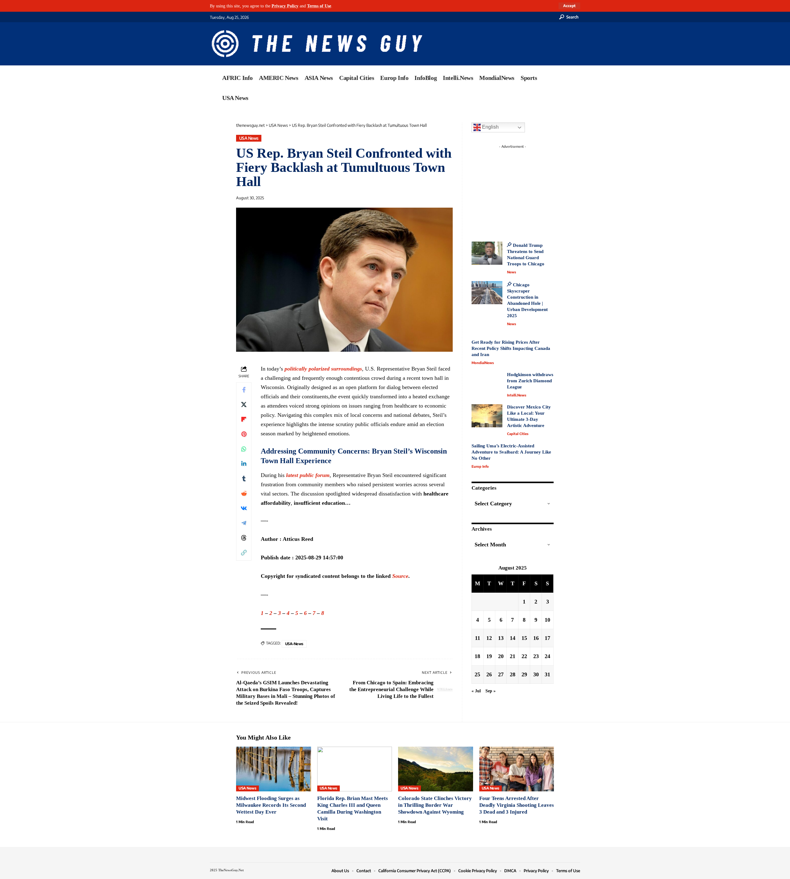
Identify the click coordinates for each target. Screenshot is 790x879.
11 (477, 638)
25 (477, 674)
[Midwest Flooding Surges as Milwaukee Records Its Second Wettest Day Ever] (273, 769)
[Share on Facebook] (243, 390)
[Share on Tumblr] (243, 478)
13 (501, 638)
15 (524, 638)
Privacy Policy (285, 5)
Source (400, 576)
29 (524, 674)
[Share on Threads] (243, 538)
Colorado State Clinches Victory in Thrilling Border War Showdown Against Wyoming (435, 805)
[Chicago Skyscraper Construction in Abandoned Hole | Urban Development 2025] (487, 292)
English (490, 127)
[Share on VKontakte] (243, 508)
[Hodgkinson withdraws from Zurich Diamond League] (487, 383)
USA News (249, 138)
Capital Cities (517, 434)
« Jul (476, 690)
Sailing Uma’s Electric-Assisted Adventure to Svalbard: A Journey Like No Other (511, 452)
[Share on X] (243, 404)
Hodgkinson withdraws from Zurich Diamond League (530, 380)
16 (536, 638)
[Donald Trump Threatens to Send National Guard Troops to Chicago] (487, 253)
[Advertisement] (524, 189)
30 (536, 674)
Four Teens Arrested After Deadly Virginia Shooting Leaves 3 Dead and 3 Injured (516, 805)
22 (524, 656)
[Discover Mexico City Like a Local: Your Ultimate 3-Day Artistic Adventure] (487, 415)
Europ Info (480, 466)
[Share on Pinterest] (243, 434)
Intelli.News (516, 395)
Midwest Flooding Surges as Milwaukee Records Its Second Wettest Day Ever (271, 805)
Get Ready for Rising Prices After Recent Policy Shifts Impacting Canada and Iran (511, 348)
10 (547, 620)
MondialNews (483, 363)
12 (489, 638)
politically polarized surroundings (323, 369)
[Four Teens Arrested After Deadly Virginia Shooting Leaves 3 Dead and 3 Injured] (516, 769)
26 (489, 674)
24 (547, 656)
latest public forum (308, 475)
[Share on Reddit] (243, 493)
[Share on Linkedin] (243, 464)
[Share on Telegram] (243, 523)
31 (547, 674)
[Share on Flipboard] (243, 419)
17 (547, 638)
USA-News (294, 643)
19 (489, 656)
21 (512, 656)
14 (512, 638)
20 (501, 656)
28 (512, 674)
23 (536, 656)
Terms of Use (319, 5)
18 (477, 656)
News (511, 272)
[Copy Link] (243, 552)
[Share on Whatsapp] (243, 449)
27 (501, 674)
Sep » (490, 690)
